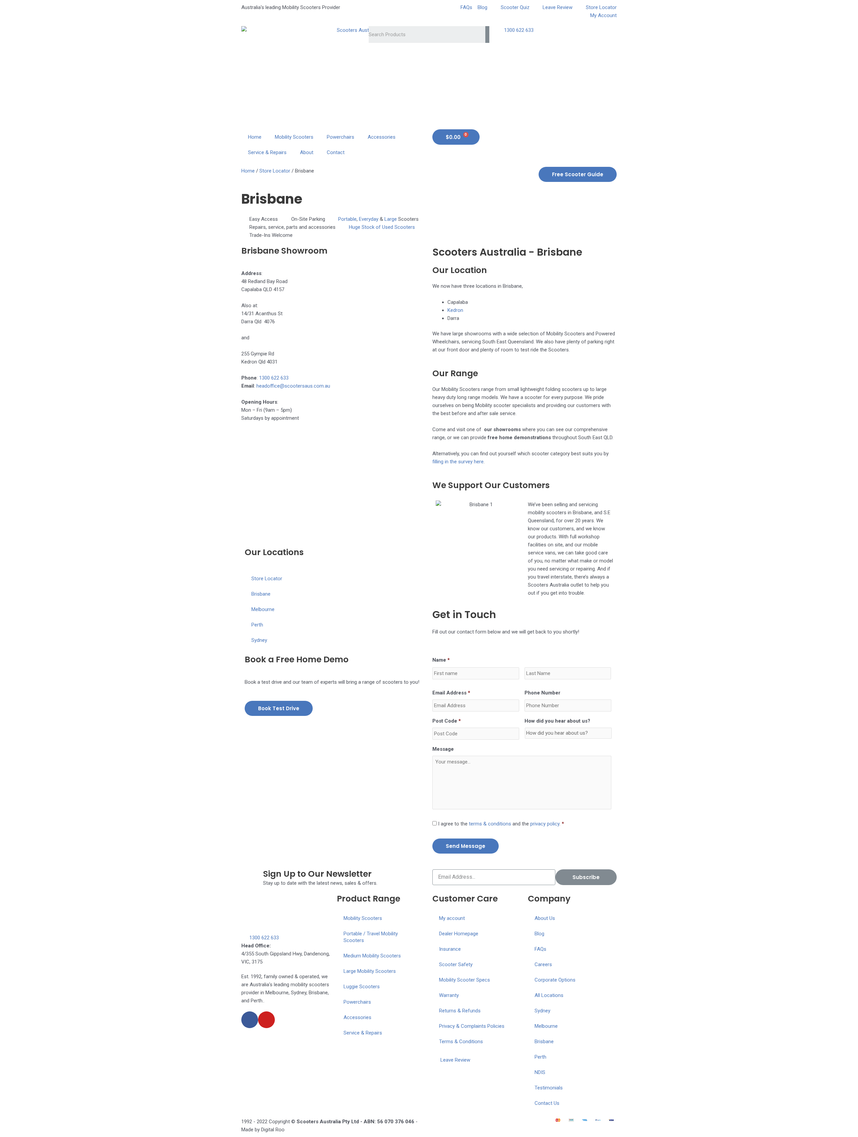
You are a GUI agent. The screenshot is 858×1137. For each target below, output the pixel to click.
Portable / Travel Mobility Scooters (371, 937)
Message (443, 749)
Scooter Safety (456, 964)
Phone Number (542, 693)
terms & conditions (490, 824)
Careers (543, 964)
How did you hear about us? (557, 721)
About (306, 152)
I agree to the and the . (499, 824)
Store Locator (274, 171)
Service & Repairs (267, 152)
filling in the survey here (458, 462)
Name (441, 660)
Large (390, 219)
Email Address (451, 693)
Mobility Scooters (294, 137)
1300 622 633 (274, 378)
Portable (347, 219)
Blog (539, 934)
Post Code (446, 721)
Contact (336, 152)
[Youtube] (266, 1019)
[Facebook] (249, 1019)
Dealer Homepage (458, 934)
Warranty (449, 995)
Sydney (259, 640)
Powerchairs (340, 137)
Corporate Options (555, 980)
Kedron (455, 310)
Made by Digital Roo (263, 1130)
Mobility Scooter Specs (464, 980)
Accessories (381, 137)
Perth (257, 625)
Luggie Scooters (362, 987)
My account (452, 918)
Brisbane (260, 594)
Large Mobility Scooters (370, 971)
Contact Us (547, 1103)
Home (254, 137)
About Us (545, 918)
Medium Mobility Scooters (372, 956)
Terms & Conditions (461, 1042)
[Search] (487, 34)
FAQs (540, 949)
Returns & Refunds (460, 1011)
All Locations (549, 995)
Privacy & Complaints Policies (471, 1026)
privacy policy (544, 824)
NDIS (540, 1072)
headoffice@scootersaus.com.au (293, 386)
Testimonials (549, 1088)
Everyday (368, 219)
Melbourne (262, 609)
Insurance (450, 949)
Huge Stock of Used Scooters (382, 227)
